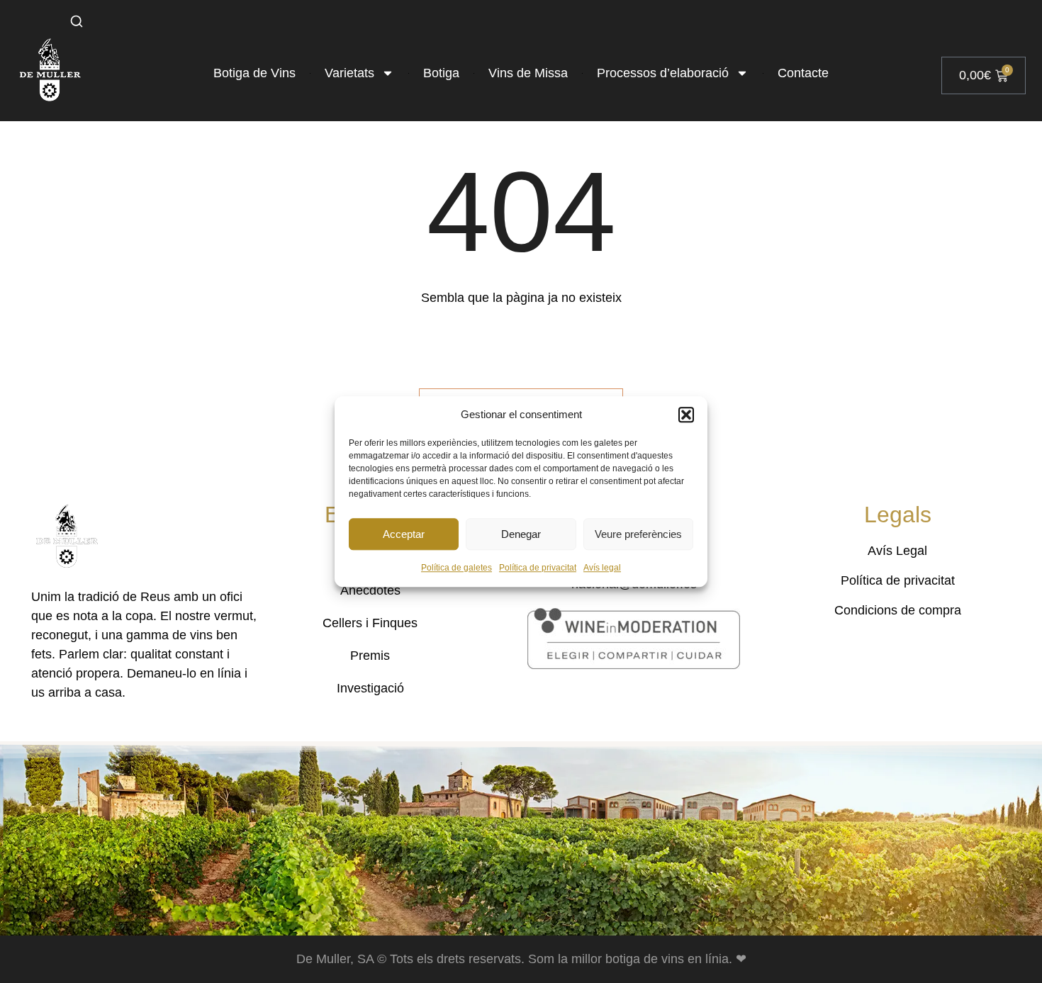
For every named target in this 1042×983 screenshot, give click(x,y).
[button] (686, 415)
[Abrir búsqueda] (76, 21)
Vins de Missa (528, 73)
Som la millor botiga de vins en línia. (632, 959)
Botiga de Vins (254, 73)
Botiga (441, 73)
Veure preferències (638, 534)
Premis (370, 655)
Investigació (370, 688)
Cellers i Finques (370, 623)
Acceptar (404, 534)
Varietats (349, 73)
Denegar (521, 534)
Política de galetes (456, 568)
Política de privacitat (537, 568)
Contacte (803, 73)
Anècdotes (370, 590)
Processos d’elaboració (663, 73)
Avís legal (602, 568)
